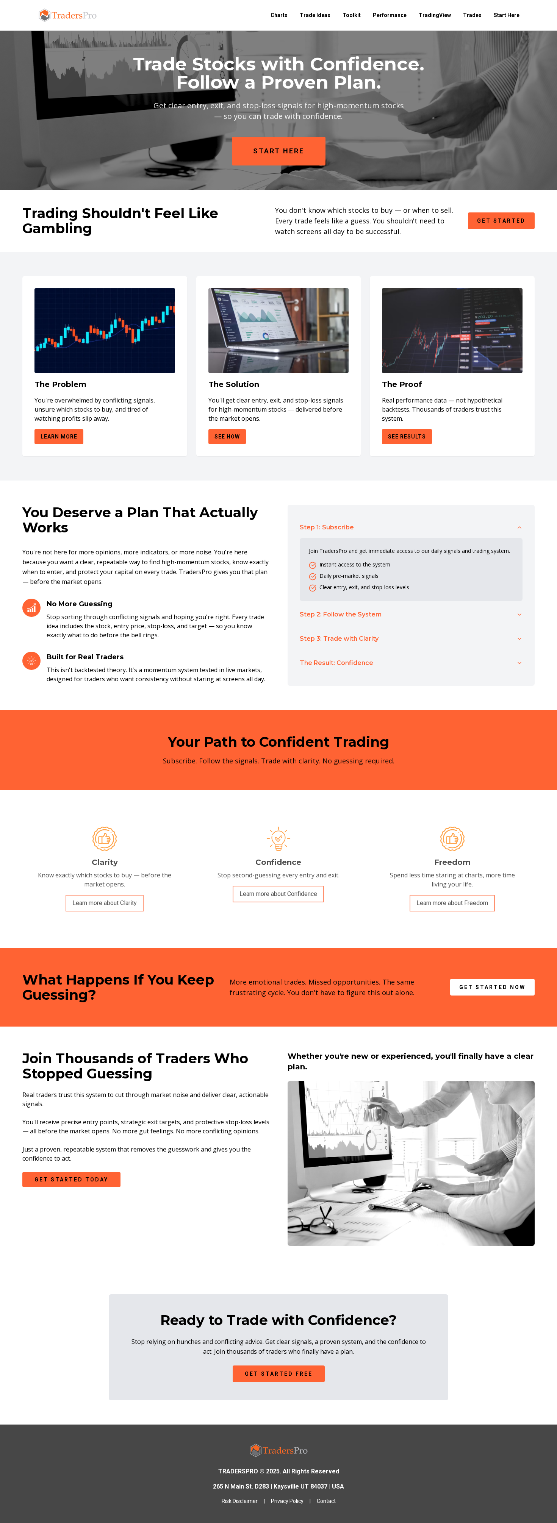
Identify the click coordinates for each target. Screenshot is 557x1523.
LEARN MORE (59, 437)
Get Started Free (279, 1374)
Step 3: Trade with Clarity (339, 638)
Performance (390, 15)
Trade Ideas (315, 15)
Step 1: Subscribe (327, 527)
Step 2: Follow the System (341, 614)
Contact (326, 1501)
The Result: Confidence (336, 662)
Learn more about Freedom (452, 903)
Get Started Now (492, 987)
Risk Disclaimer (240, 1501)
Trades (472, 15)
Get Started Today (71, 1180)
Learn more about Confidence (278, 893)
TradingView (435, 15)
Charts (279, 15)
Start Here (506, 15)
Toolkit (352, 15)
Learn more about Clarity (104, 903)
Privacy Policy (287, 1501)
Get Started (501, 221)
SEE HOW (227, 437)
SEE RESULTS (407, 437)
